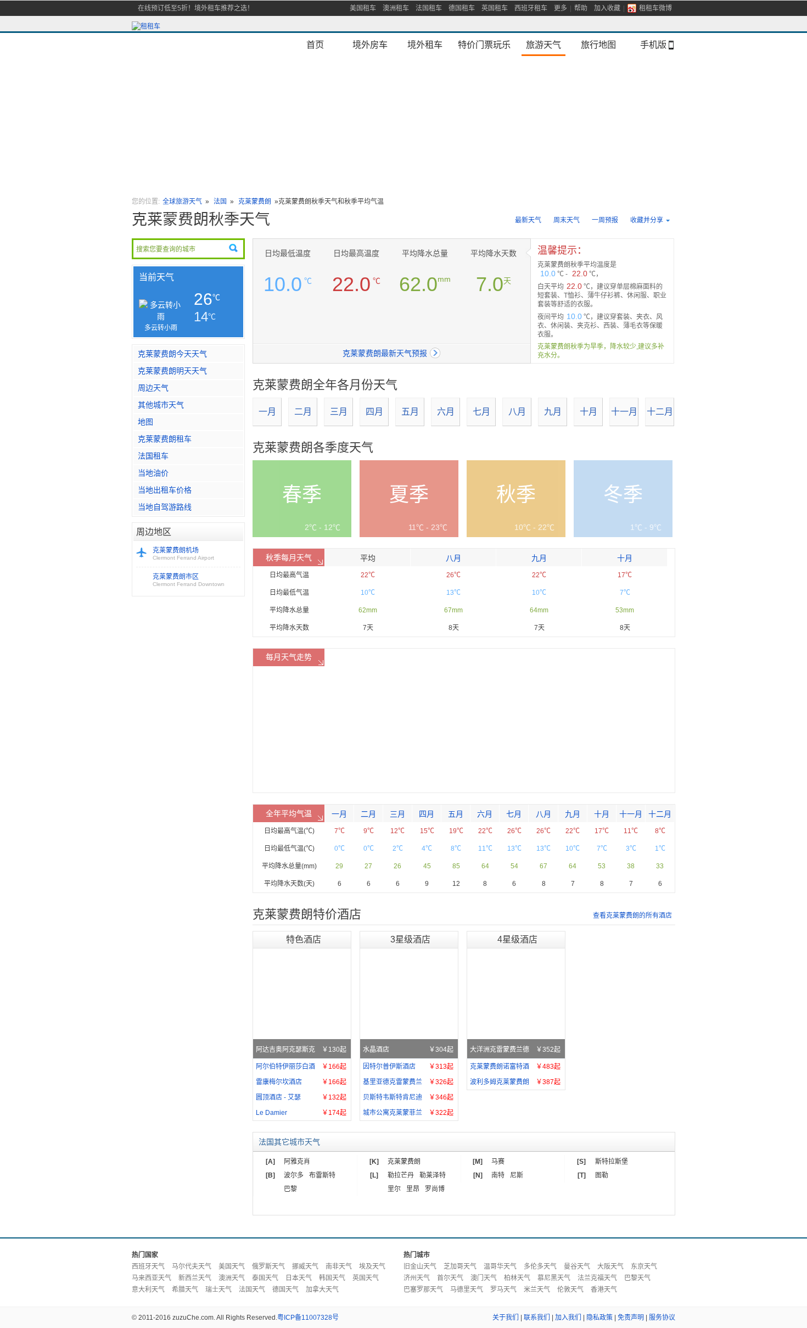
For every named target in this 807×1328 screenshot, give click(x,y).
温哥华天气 (500, 1266)
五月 (410, 411)
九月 (553, 411)
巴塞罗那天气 (423, 1289)
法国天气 (252, 1289)
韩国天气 (332, 1278)
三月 (339, 411)
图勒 (601, 1175)
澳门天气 (483, 1278)
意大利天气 (148, 1289)
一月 (267, 411)
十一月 (624, 411)
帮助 (580, 8)
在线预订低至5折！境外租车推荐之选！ (196, 8)
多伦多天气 (540, 1266)
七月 (481, 411)
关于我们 (505, 1317)
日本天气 (298, 1278)
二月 (303, 411)
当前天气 (156, 277)
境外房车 (370, 44)
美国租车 (363, 8)
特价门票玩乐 (484, 44)
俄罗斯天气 (268, 1266)
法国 (220, 201)
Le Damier (301, 1113)
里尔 (394, 1189)
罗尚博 (435, 1189)
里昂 (412, 1189)
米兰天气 (537, 1289)
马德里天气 (466, 1289)
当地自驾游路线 (165, 507)
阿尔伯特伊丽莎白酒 (301, 1066)
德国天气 (285, 1289)
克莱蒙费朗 (254, 201)
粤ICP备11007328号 (308, 1317)
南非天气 (339, 1266)
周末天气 (566, 220)
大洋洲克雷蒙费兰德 (515, 1049)
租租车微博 (655, 8)
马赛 (498, 1161)
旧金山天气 (420, 1266)
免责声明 (631, 1317)
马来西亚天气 (151, 1278)
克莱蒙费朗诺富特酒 (515, 1066)
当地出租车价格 (165, 490)
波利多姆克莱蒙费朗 (515, 1082)
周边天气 (153, 387)
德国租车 (462, 8)
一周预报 (605, 220)
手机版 (653, 44)
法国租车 (429, 8)
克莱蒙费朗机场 (183, 553)
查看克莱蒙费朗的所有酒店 (632, 915)
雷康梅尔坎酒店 (301, 1082)
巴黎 (290, 1189)
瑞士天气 (218, 1289)
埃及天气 (372, 1266)
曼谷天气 (577, 1266)
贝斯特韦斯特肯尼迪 (408, 1097)
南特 (498, 1175)
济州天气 (417, 1278)
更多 (560, 8)
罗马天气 (503, 1289)
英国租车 (494, 8)
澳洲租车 (396, 8)
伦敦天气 (570, 1289)
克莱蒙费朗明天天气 (172, 370)
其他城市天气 (161, 404)
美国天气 (231, 1266)
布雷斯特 (322, 1175)
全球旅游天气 (182, 201)
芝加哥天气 (460, 1266)
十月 (588, 411)
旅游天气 (543, 44)
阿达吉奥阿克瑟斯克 (301, 1049)
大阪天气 (610, 1266)
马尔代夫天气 (191, 1266)
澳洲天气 (231, 1278)
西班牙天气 (148, 1266)
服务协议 (662, 1317)
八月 (517, 411)
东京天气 (644, 1266)
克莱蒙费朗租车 (165, 438)
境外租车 (424, 44)
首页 (315, 44)
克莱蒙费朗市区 (189, 580)
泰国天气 (265, 1278)
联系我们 (537, 1317)
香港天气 (604, 1289)
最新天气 (528, 220)
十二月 (660, 411)
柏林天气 (517, 1278)
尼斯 (516, 1175)
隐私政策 (599, 1317)
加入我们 (568, 1317)
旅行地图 (598, 44)
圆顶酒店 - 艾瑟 (301, 1097)
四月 (374, 411)
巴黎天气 (637, 1278)
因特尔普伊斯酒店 (408, 1066)
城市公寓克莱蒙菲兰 (408, 1113)
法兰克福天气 (597, 1278)
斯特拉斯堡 (611, 1161)
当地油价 (153, 472)
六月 (446, 411)
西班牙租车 (530, 8)
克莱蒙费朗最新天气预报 (385, 353)
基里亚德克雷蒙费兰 (408, 1082)
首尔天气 (450, 1278)
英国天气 (365, 1278)
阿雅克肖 (297, 1161)
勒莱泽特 (432, 1175)
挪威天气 (305, 1266)
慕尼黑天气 (553, 1278)
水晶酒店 (408, 1049)
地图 (145, 421)
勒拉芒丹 (401, 1175)
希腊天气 (185, 1289)
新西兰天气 (194, 1278)
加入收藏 (607, 8)
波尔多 (294, 1175)
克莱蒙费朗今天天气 (172, 353)
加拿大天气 (322, 1289)
